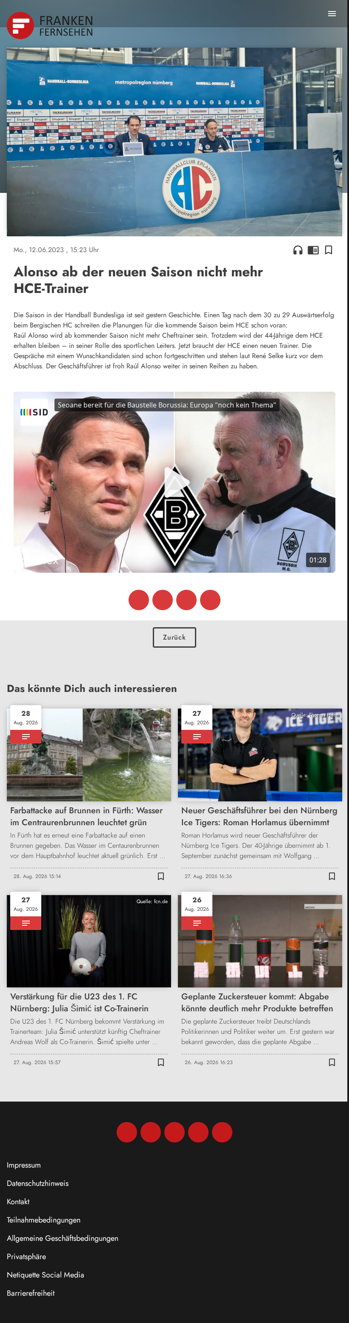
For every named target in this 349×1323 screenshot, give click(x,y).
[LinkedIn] (198, 1132)
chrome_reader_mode (313, 250)
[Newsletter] (222, 1132)
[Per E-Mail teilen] (210, 600)
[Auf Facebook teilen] (139, 600)
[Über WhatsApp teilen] (186, 600)
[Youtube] (174, 1132)
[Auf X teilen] (162, 600)
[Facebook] (127, 1132)
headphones (298, 250)
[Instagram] (150, 1132)
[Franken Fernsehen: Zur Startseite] (50, 25)
